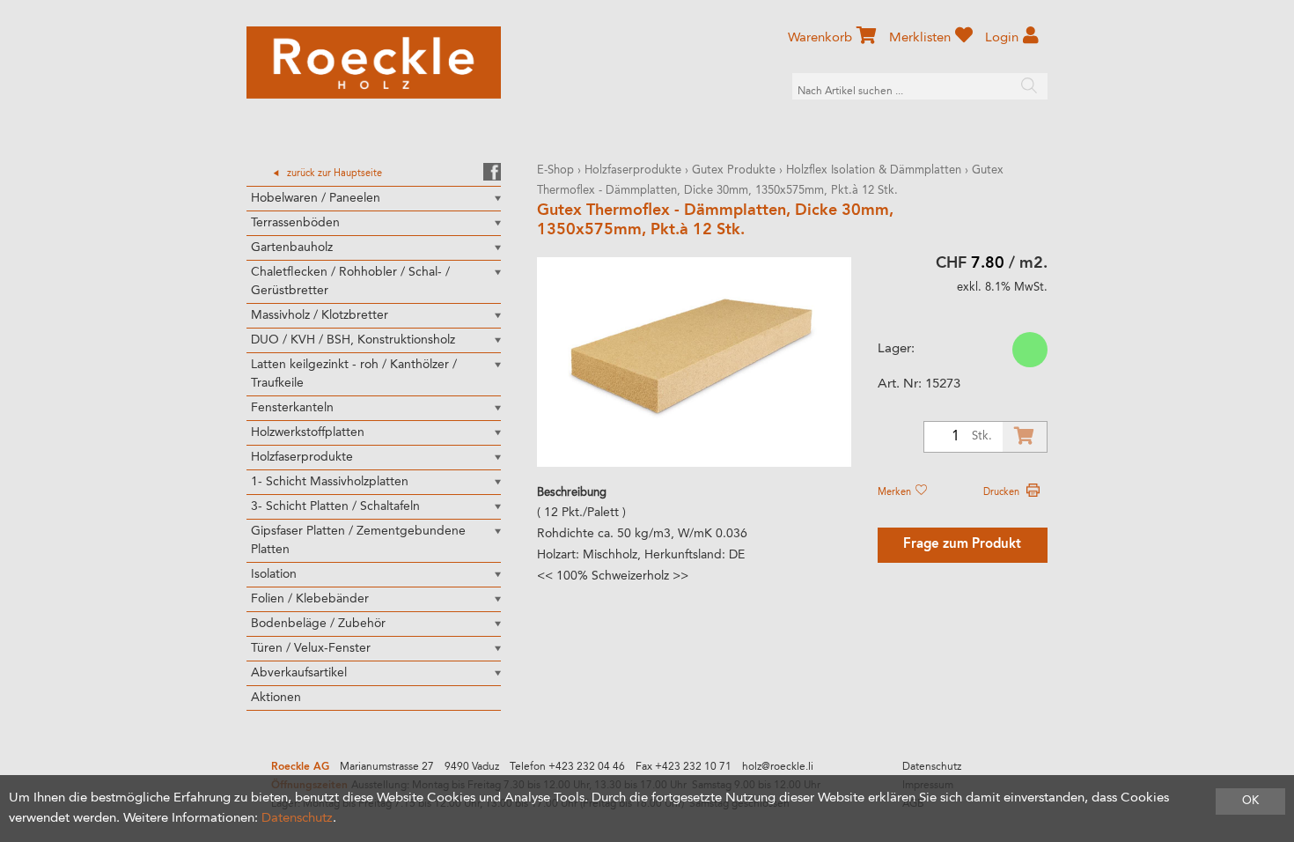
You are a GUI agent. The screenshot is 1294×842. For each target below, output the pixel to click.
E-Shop (555, 170)
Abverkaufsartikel (299, 673)
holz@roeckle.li (777, 767)
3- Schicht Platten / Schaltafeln (335, 506)
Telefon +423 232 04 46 (567, 767)
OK (1250, 801)
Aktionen (276, 697)
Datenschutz (931, 767)
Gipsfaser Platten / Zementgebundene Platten (358, 540)
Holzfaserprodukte (302, 457)
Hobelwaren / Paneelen (315, 198)
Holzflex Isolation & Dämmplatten (873, 170)
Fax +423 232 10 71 (684, 767)
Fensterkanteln (292, 408)
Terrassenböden (295, 223)
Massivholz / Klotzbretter (319, 315)
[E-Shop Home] (373, 62)
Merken (896, 492)
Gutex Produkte (734, 170)
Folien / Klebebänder (310, 599)
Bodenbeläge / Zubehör (318, 623)
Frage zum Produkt (962, 544)
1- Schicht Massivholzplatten (329, 482)
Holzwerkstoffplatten (307, 432)
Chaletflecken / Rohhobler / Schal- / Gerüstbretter (350, 281)
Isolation (274, 574)
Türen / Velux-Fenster (311, 648)
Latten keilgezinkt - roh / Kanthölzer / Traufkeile (354, 373)
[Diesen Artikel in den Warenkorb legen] (1025, 437)
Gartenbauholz (292, 247)
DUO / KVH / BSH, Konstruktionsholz (353, 340)
